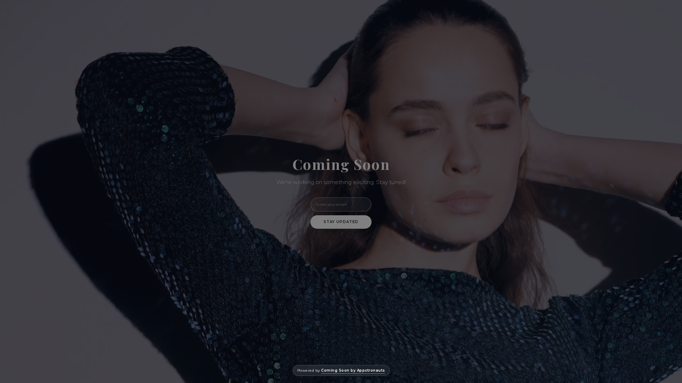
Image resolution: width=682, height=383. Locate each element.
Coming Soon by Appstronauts (353, 370)
